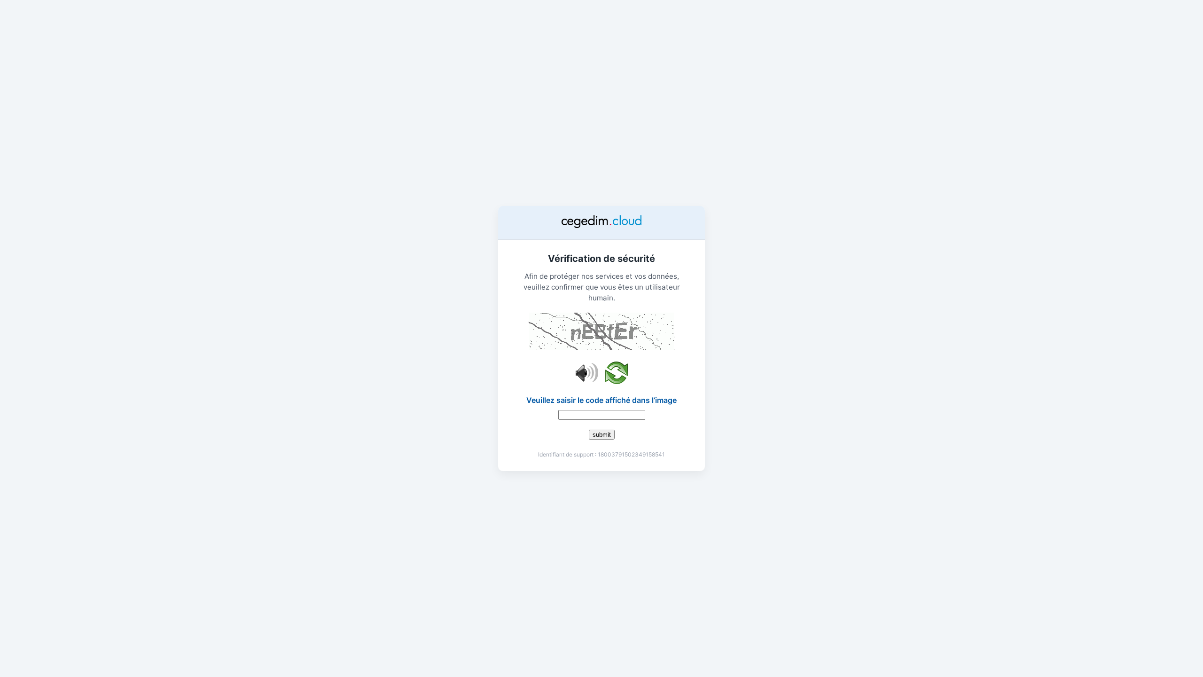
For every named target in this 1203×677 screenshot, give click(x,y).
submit (602, 434)
